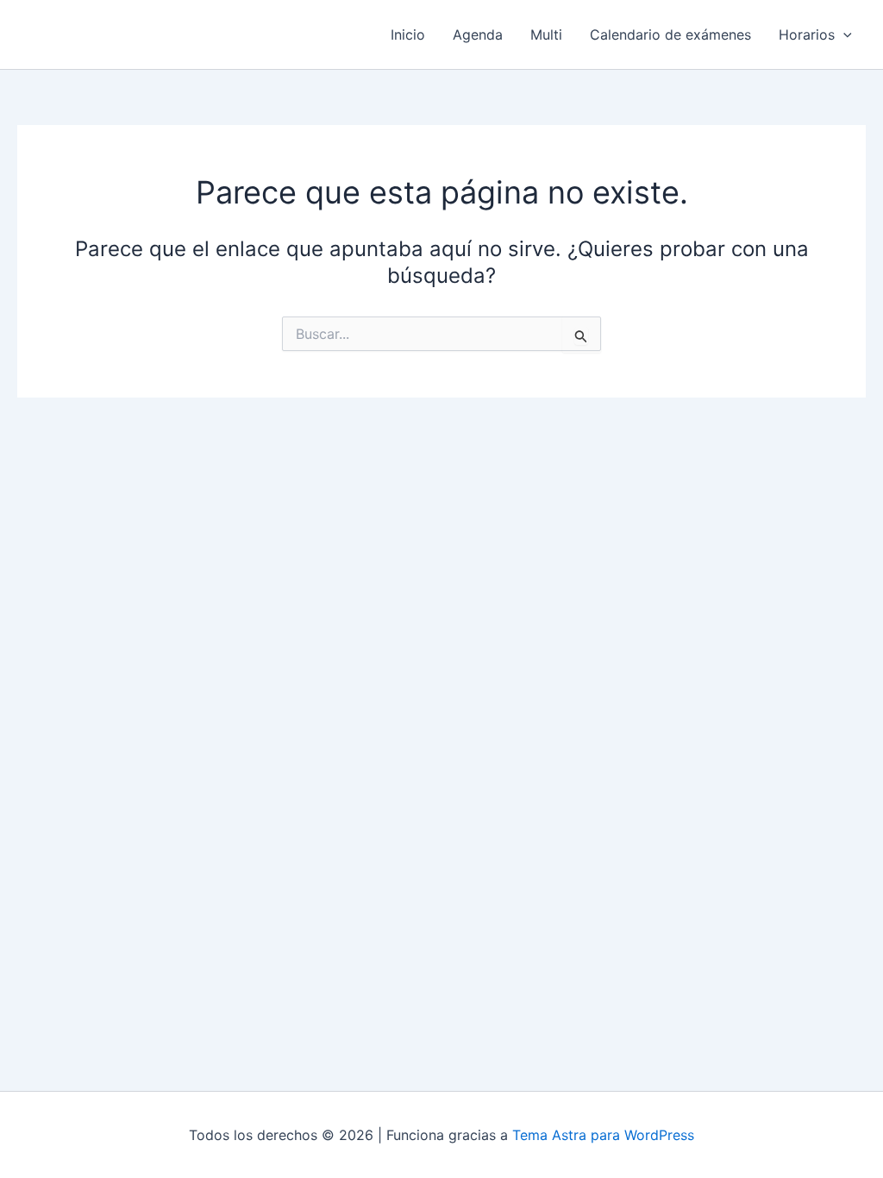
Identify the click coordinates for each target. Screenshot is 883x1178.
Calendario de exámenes (670, 34)
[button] (843, 34)
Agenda (478, 34)
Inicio (408, 34)
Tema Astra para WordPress (603, 1135)
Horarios (807, 34)
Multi (546, 34)
